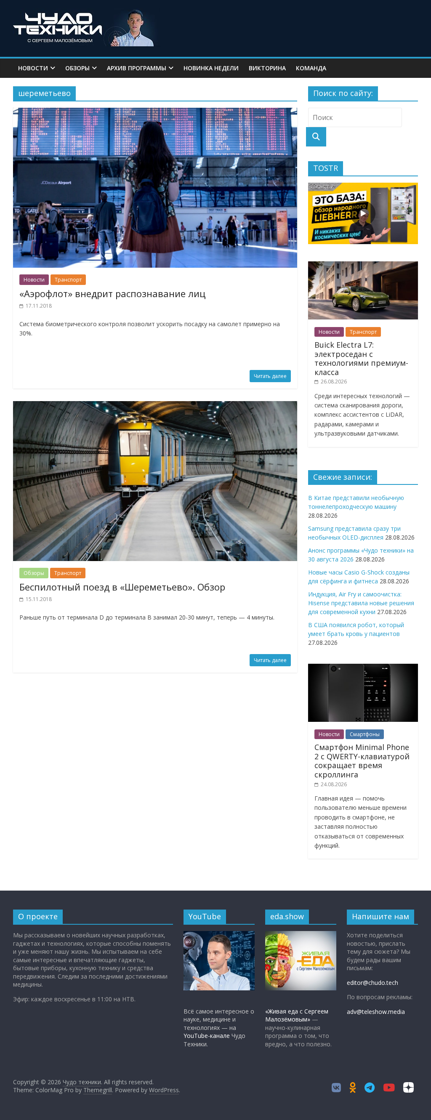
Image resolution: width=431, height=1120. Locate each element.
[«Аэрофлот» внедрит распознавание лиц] (155, 112)
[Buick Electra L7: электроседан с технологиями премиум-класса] (363, 266)
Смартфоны (365, 734)
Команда (311, 68)
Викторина (267, 68)
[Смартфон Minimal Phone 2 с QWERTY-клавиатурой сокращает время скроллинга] (363, 668)
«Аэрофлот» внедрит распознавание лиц (112, 293)
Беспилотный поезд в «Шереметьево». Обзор (122, 586)
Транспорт (68, 279)
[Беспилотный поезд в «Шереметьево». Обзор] (155, 406)
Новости (33, 68)
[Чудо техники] (86, 13)
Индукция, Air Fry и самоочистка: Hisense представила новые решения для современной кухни (361, 603)
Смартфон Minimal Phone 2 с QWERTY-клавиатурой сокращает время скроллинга (362, 760)
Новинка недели (211, 68)
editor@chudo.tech (372, 983)
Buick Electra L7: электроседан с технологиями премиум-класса (361, 358)
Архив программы (136, 68)
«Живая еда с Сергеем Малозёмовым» (296, 1015)
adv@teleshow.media (376, 1012)
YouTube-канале (207, 1036)
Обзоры (77, 68)
